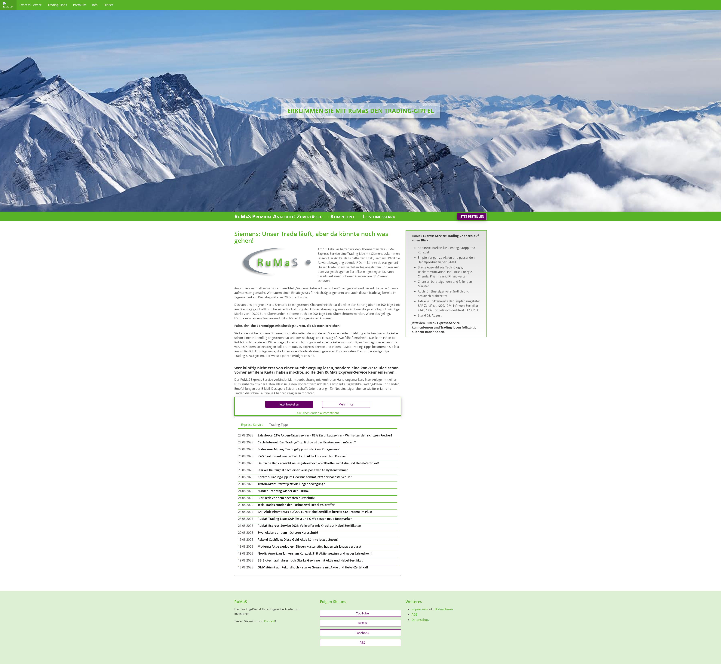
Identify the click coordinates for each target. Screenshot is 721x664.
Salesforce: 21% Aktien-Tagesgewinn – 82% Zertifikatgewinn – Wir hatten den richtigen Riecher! (325, 435)
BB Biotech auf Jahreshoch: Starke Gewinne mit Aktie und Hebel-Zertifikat (310, 560)
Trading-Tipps (57, 5)
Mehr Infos (346, 404)
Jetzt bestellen (471, 216)
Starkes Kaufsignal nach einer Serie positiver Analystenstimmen (303, 470)
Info (95, 5)
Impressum (420, 609)
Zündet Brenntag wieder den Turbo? (283, 491)
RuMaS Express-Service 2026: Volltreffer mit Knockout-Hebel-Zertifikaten (309, 526)
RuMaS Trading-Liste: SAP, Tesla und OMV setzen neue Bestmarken (305, 519)
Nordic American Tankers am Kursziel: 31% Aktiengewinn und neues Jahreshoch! (315, 553)
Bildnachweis (444, 609)
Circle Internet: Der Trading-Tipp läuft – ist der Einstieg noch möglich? (307, 442)
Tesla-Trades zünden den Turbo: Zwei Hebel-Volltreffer (296, 505)
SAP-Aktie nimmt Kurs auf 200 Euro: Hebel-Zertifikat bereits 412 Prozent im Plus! (315, 512)
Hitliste (109, 5)
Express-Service (31, 5)
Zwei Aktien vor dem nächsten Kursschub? (288, 533)
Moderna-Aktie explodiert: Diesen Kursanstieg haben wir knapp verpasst (309, 546)
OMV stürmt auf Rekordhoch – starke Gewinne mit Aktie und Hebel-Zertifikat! (313, 567)
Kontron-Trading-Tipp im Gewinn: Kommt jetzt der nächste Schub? (304, 477)
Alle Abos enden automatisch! (318, 413)
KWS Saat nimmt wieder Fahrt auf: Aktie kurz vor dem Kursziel (302, 456)
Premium (79, 5)
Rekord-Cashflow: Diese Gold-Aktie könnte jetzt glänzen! (298, 539)
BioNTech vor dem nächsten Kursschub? (286, 498)
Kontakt (269, 621)
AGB (415, 614)
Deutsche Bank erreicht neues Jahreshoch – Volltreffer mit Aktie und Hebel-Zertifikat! (318, 463)
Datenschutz (420, 620)
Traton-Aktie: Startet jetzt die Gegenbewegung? (291, 484)
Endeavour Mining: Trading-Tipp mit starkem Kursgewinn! (298, 449)
